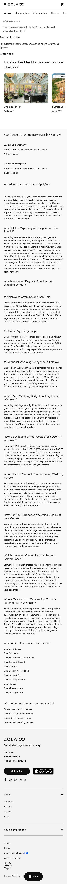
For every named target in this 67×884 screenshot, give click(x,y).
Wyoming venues (12, 21)
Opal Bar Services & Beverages (19, 657)
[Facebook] (5, 780)
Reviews (8, 806)
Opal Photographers (13, 692)
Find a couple (10, 756)
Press (6, 816)
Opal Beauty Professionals (16, 670)
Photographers (22, 13)
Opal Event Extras (12, 649)
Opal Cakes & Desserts (15, 662)
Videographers (40, 13)
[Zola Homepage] (16, 4)
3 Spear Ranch (11, 154)
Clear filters (6, 53)
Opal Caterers (10, 666)
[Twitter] (15, 780)
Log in (7, 752)
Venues (7, 13)
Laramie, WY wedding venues (18, 722)
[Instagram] (20, 780)
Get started (16, 771)
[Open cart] (62, 4)
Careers (7, 811)
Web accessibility (12, 858)
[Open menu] (5, 4)
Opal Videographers (13, 688)
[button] (45, 76)
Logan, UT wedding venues (17, 718)
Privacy (7, 843)
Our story (8, 801)
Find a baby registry (13, 761)
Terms (7, 848)
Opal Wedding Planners (15, 679)
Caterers (55, 13)
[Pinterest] (10, 780)
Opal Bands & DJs (12, 675)
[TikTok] (25, 780)
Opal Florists (10, 684)
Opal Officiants (11, 653)
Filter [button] (36, 876)
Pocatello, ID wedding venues (18, 713)
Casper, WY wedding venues (18, 709)
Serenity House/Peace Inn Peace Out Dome (25, 149)
